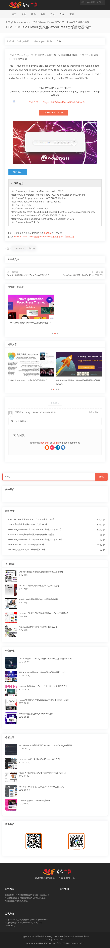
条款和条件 (84, 936)
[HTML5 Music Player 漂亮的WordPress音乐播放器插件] (92, 259)
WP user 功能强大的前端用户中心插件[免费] (39, 585)
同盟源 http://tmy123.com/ (26, 412)
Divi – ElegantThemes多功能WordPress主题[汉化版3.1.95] (35, 539)
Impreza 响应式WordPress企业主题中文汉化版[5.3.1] (43, 686)
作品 (62, 14)
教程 (43, 14)
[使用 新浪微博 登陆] (52, 447)
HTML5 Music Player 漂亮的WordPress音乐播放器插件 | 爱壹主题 (44, 236)
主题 (23, 14)
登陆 (83, 2)
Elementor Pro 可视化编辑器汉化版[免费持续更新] (31, 534)
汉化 (52, 14)
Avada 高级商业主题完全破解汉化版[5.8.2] (27, 524)
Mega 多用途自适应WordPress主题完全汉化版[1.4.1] (42, 773)
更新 (71, 14)
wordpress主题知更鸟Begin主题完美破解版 (38, 599)
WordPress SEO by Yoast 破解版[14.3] (26, 544)
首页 (14, 14)
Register (44, 442)
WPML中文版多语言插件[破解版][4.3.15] (26, 549)
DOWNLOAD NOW (53, 112)
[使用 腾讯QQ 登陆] (47, 447)
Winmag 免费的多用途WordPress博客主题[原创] (41, 572)
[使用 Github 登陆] (63, 447)
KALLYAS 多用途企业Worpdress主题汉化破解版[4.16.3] (44, 700)
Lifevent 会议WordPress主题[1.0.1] (35, 800)
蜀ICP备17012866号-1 (55, 940)
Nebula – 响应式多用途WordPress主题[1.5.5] (39, 759)
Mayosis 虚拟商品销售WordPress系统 (36, 714)
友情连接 (69, 936)
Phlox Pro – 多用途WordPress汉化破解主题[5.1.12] (31, 519)
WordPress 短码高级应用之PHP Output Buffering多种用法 (45, 745)
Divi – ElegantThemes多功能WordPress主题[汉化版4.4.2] (34, 529)
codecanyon (23, 22)
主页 (7, 22)
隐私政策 (76, 936)
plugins (31, 248)
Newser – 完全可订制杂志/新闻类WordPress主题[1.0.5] (44, 613)
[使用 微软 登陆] (57, 447)
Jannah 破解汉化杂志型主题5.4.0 (79, 325)
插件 (33, 14)
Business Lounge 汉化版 (30, 325)
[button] (52, 333)
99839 (10, 41)
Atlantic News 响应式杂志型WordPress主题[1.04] (41, 787)
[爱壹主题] (23, 4)
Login (56, 442)
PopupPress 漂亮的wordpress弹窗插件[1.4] (76, 380)
